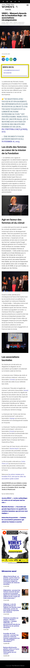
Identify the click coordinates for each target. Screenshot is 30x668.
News (7, 22)
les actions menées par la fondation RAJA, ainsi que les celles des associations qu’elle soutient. (14, 476)
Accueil (3, 22)
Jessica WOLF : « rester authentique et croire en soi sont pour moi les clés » (14, 500)
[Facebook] (3, 1)
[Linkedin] (11, 1)
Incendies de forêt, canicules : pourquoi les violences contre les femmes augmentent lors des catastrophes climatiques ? (11, 637)
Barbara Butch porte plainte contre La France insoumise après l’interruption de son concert (11, 650)
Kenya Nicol (8, 67)
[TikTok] (15, 1)
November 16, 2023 (11, 141)
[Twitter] (19, 1)
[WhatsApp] (11, 59)
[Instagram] (7, 1)
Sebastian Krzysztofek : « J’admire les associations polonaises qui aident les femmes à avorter (14, 520)
